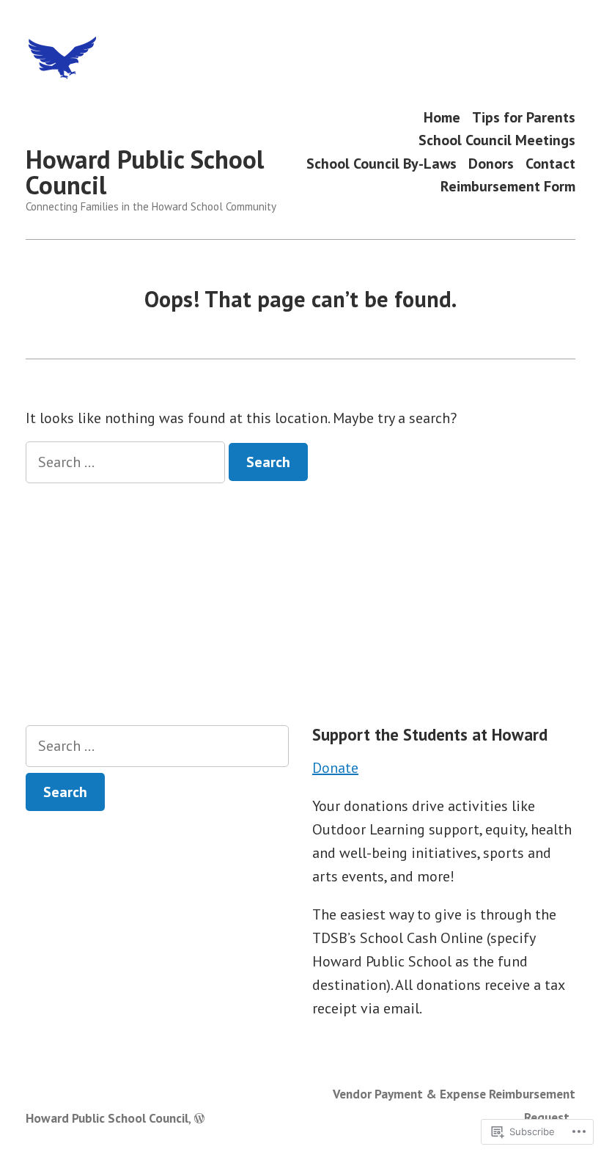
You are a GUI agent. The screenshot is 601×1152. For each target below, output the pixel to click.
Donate (335, 767)
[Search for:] (127, 462)
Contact (550, 163)
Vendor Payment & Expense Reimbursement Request (454, 1105)
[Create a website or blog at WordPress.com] (199, 1117)
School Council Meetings (497, 140)
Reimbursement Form (507, 186)
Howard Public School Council (145, 172)
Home (442, 116)
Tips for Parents (523, 116)
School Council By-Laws (381, 163)
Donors (491, 163)
